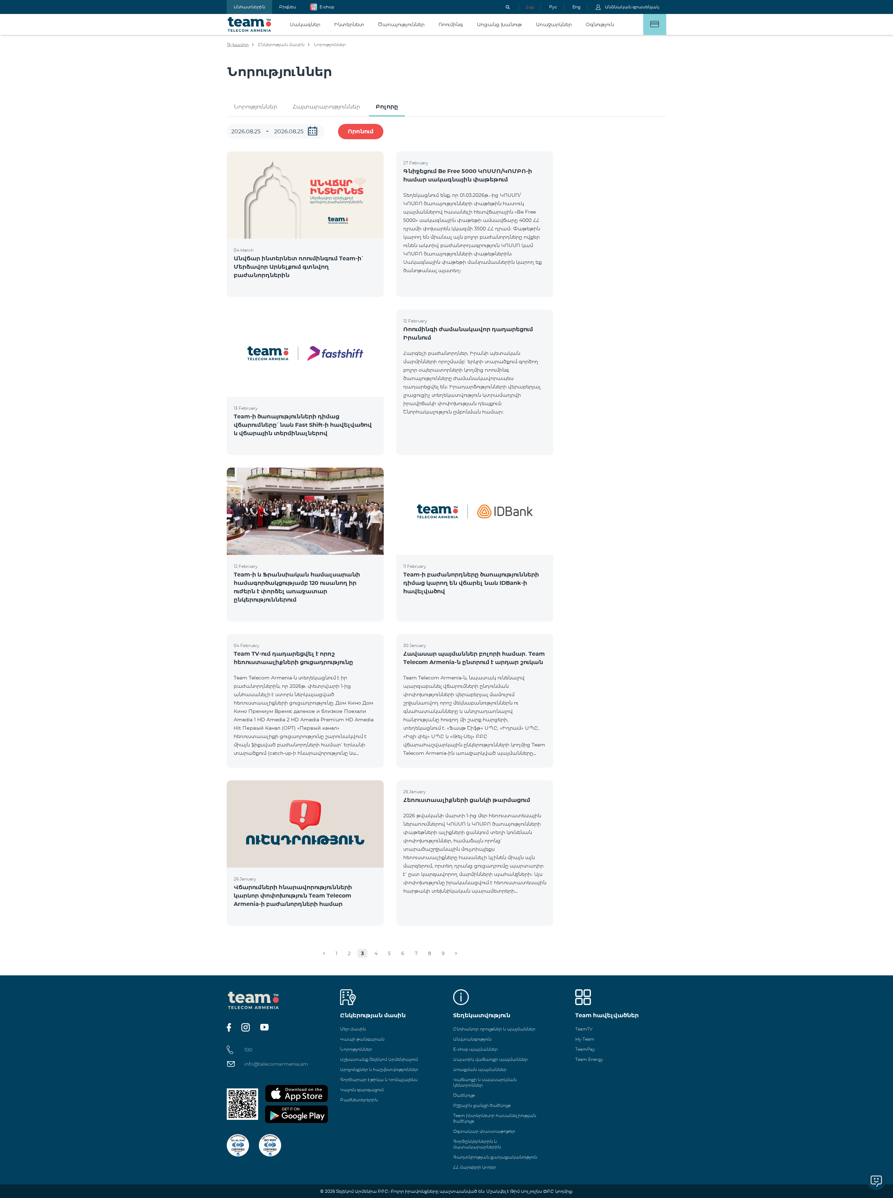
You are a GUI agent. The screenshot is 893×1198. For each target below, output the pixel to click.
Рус (553, 6)
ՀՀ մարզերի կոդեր (474, 1167)
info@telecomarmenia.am (276, 1064)
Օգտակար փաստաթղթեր (484, 1131)
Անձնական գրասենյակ (632, 6)
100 (248, 1050)
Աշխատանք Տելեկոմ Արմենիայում (379, 1059)
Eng (576, 6)
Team (249, 24)
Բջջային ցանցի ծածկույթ (482, 1105)
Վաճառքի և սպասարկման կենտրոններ (485, 1082)
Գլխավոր (238, 44)
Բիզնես (287, 6)
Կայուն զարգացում (362, 1089)
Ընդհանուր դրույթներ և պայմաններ (494, 1029)
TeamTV (583, 1029)
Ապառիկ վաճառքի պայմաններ (490, 1059)
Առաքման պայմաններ (479, 1069)
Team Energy (589, 1059)
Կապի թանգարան (362, 1039)
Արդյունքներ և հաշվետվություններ (379, 1069)
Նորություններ (255, 106)
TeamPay (585, 1049)
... (312, 130)
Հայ (530, 6)
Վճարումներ (654, 24)
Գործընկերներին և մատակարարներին (477, 1144)
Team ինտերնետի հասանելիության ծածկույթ (494, 1118)
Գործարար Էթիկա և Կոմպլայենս (379, 1079)
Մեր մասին (353, 1029)
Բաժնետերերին (359, 1099)
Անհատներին (249, 6)
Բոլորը (387, 106)
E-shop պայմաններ (475, 1049)
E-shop (327, 6)
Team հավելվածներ (607, 1015)
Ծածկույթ (464, 1095)
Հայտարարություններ (326, 106)
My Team (584, 1039)
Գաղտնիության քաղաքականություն (495, 1157)
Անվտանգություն (472, 1039)
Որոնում (361, 131)
